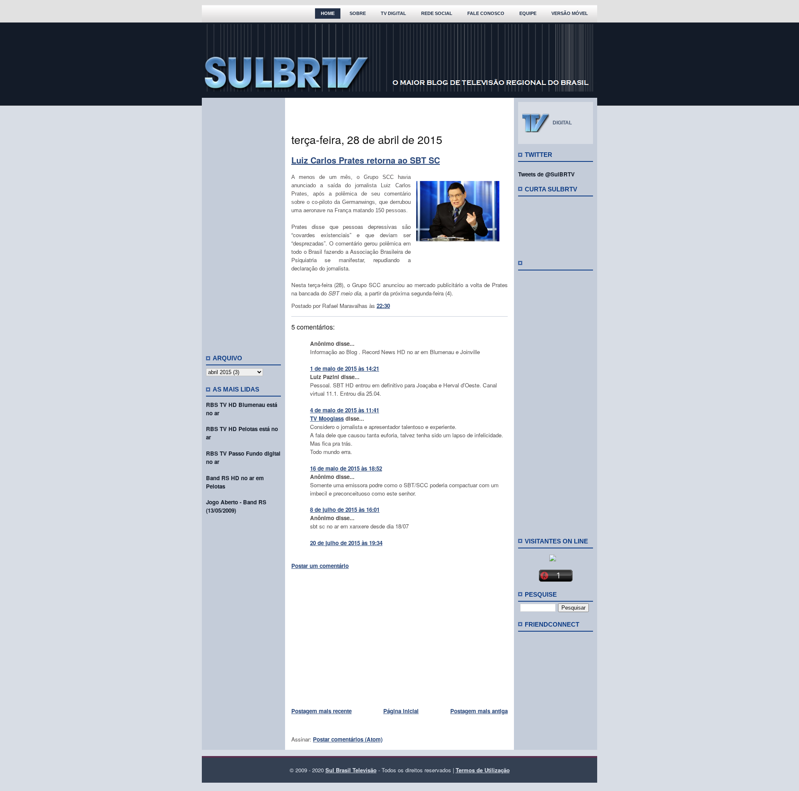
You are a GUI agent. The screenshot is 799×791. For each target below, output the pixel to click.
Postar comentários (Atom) (347, 739)
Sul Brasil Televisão (351, 770)
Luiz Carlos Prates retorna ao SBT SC (365, 160)
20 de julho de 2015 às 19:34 (346, 543)
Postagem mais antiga (479, 711)
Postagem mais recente (321, 711)
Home (328, 13)
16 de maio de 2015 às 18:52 (346, 468)
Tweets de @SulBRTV (546, 174)
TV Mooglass (327, 418)
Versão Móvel (569, 13)
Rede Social (436, 13)
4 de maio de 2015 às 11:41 (344, 410)
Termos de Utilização (483, 770)
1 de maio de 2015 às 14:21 (344, 368)
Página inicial (401, 711)
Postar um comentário (320, 566)
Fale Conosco (485, 13)
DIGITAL (562, 123)
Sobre (358, 13)
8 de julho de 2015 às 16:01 (345, 509)
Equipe (527, 13)
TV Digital (393, 13)
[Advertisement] (243, 222)
